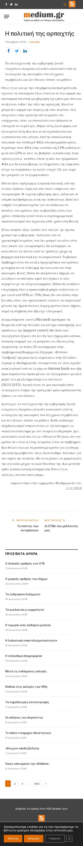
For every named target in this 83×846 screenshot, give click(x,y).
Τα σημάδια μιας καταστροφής (27, 702)
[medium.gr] (44, 16)
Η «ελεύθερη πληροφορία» (23, 656)
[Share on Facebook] (8, 51)
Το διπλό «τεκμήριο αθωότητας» (28, 733)
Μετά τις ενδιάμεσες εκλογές (26, 671)
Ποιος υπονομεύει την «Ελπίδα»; (27, 763)
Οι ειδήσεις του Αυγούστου (24, 717)
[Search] (65, 4)
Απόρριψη (33, 838)
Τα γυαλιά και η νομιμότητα (24, 609)
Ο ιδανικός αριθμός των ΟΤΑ (25, 563)
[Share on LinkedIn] (25, 51)
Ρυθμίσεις (55, 838)
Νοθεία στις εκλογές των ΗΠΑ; (26, 686)
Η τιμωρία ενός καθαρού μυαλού (28, 625)
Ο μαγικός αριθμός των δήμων (26, 579)
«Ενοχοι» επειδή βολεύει (22, 748)
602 (36, 783)
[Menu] (6, 16)
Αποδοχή (13, 838)
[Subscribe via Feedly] (72, 6)
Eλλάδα (35, 42)
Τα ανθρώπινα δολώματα (22, 594)
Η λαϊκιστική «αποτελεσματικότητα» (31, 640)
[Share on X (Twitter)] (17, 51)
